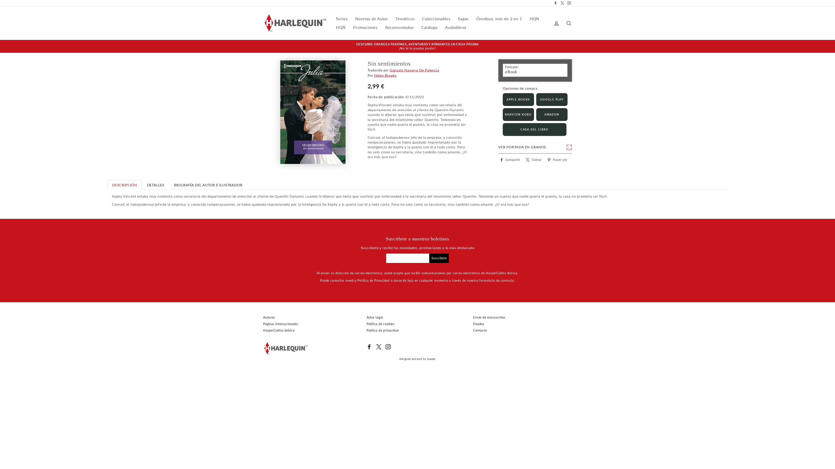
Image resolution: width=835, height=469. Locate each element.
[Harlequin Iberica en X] (378, 346)
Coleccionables (436, 18)
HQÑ (341, 27)
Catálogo (429, 27)
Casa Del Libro (535, 129)
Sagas (463, 18)
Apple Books (518, 99)
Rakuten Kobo (518, 114)
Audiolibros (455, 27)
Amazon (551, 114)
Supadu (431, 358)
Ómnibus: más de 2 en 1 (499, 18)
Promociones (365, 27)
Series (342, 18)
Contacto (480, 330)
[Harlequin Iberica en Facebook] (369, 346)
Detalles (155, 185)
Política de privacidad (383, 330)
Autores (269, 317)
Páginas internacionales (280, 324)
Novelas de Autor (371, 18)
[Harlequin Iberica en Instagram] (388, 346)
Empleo (478, 324)
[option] (417, 46)
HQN (534, 18)
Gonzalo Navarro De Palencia (414, 70)
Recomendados (399, 27)
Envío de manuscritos (489, 317)
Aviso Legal (375, 317)
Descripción (124, 185)
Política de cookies (380, 324)
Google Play (552, 99)
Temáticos (405, 18)
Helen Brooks (385, 75)
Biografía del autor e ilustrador (208, 185)
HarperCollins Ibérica (279, 330)
